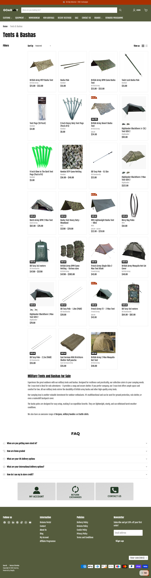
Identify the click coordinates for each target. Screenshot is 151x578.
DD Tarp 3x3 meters (38, 266)
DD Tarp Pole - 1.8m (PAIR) (71, 308)
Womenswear (34, 18)
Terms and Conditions (85, 537)
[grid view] (143, 46)
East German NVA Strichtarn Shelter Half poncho (71, 358)
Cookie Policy (82, 530)
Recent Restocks (64, 18)
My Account (44, 537)
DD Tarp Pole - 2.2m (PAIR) (41, 357)
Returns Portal (45, 522)
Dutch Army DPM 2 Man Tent (41, 220)
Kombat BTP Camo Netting (71, 171)
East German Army (66, 363)
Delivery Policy (82, 522)
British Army (34, 83)
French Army (95, 271)
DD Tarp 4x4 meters (130, 308)
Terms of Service (14, 565)
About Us (43, 530)
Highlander (125, 134)
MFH (61, 226)
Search (5, 565)
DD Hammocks (96, 174)
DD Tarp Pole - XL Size (100, 171)
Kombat (63, 83)
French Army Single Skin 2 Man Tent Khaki (101, 267)
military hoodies (69, 414)
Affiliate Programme (48, 541)
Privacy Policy (82, 533)
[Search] (120, 10)
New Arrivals (48, 18)
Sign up (120, 540)
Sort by (30, 46)
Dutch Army (34, 223)
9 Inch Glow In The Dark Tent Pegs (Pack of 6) (41, 173)
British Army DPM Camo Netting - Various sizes (69, 267)
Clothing (7, 18)
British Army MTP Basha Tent (41, 80)
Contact (43, 526)
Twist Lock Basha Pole (130, 80)
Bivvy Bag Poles (128, 220)
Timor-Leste (137, 558)
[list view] (146, 46)
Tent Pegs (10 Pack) (38, 123)
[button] (137, 10)
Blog (41, 533)
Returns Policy (82, 526)
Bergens (59, 414)
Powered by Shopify (9, 570)
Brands (97, 18)
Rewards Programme (114, 18)
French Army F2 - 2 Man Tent (103, 308)
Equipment (19, 18)
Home (5, 26)
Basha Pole (64, 80)
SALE (76, 18)
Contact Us (86, 18)
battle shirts (83, 414)
